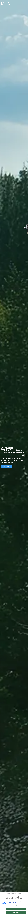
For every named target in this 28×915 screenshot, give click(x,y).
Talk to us (7, 466)
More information (12, 902)
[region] (14, 903)
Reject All (16, 908)
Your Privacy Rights (15, 905)
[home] (5, 3)
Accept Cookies (15, 912)
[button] (24, 3)
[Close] (25, 893)
